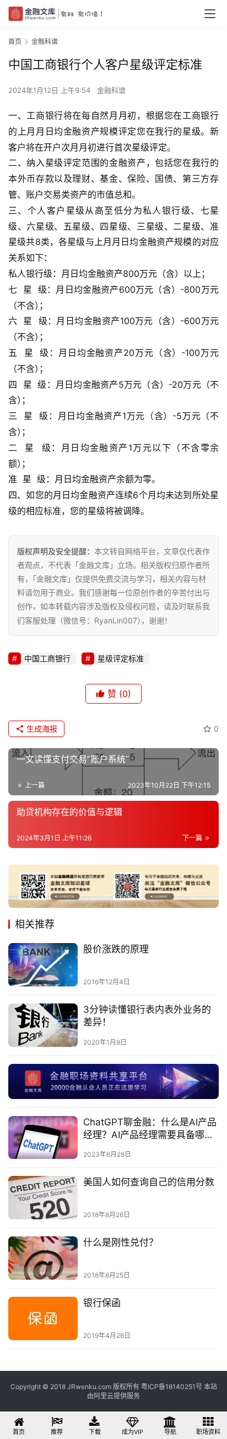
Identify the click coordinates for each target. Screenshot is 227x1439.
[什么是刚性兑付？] (43, 1258)
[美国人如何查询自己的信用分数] (43, 1197)
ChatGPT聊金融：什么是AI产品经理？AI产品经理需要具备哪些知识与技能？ (150, 1129)
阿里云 (104, 1396)
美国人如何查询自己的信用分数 (148, 1181)
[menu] (209, 14)
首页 (14, 41)
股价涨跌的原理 (116, 949)
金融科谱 (111, 90)
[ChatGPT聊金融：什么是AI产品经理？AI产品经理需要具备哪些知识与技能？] (43, 1137)
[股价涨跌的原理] (43, 964)
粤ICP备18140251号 (171, 1386)
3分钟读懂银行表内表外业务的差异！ (147, 1016)
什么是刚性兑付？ (120, 1242)
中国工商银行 (47, 658)
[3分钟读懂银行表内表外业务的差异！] (43, 1025)
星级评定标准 (121, 658)
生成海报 (40, 728)
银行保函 (102, 1302)
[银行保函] (43, 1318)
